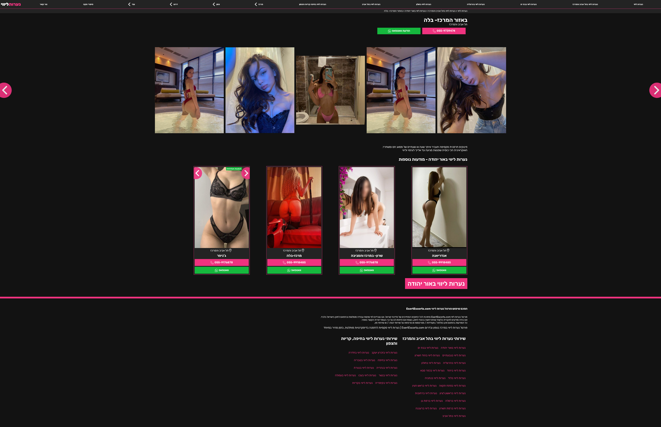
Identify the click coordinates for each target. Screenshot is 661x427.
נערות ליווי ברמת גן (432, 400)
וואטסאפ (441, 270)
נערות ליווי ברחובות (426, 393)
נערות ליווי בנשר (388, 375)
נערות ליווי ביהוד (456, 370)
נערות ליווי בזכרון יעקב (384, 352)
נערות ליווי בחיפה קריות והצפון (312, 4)
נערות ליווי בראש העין (424, 385)
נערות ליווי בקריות (362, 382)
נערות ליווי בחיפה (387, 360)
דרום (176, 4)
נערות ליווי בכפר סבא (432, 370)
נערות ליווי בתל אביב (371, 4)
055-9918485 (441, 262)
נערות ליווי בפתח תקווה (452, 385)
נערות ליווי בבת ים (529, 4)
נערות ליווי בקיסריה (386, 382)
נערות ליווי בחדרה (359, 352)
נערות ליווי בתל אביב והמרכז (585, 4)
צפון (218, 4)
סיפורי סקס (88, 4)
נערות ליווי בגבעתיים (454, 355)
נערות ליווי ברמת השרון (452, 408)
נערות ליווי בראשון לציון (453, 393)
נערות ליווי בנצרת (364, 367)
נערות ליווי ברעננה (426, 408)
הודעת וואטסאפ (401, 30)
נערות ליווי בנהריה (386, 367)
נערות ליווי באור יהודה (436, 283)
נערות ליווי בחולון (423, 4)
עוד (133, 4)
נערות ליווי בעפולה (345, 375)
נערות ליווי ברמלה (455, 400)
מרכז (260, 4)
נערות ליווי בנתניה (435, 378)
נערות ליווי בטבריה (364, 360)
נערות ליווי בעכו (367, 375)
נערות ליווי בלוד (457, 378)
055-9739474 (446, 30)
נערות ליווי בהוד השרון (427, 355)
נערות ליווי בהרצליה (476, 4)
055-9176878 (369, 262)
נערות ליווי (638, 4)
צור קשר (43, 4)
